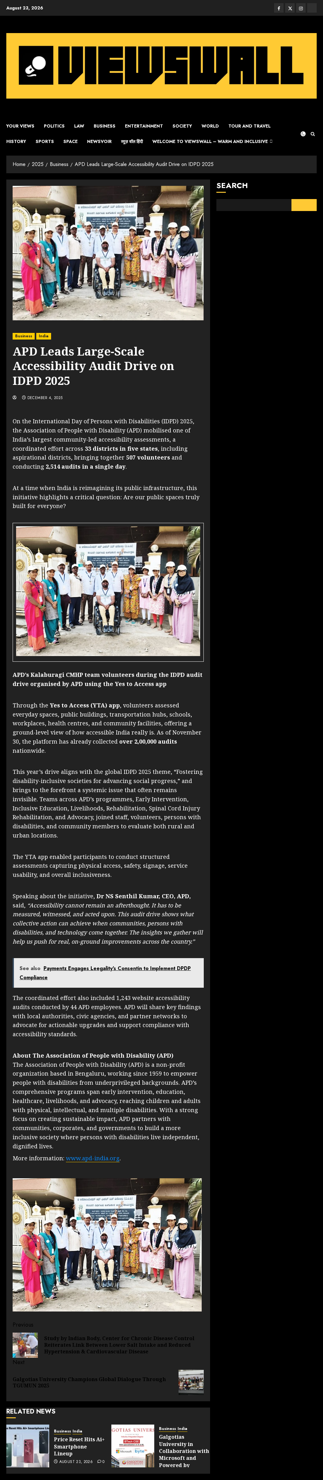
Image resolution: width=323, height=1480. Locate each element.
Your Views (20, 126)
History (16, 141)
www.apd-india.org (93, 1158)
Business (104, 126)
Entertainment (144, 126)
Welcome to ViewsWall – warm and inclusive (210, 141)
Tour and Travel (249, 126)
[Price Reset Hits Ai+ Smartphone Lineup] (27, 1446)
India (44, 336)
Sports (45, 141)
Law (79, 126)
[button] (313, 134)
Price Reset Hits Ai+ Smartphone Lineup (79, 1446)
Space (70, 141)
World (210, 126)
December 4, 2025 (45, 398)
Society (182, 126)
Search (232, 185)
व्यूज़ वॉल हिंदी (132, 141)
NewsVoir (99, 141)
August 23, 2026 (76, 1462)
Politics (54, 126)
